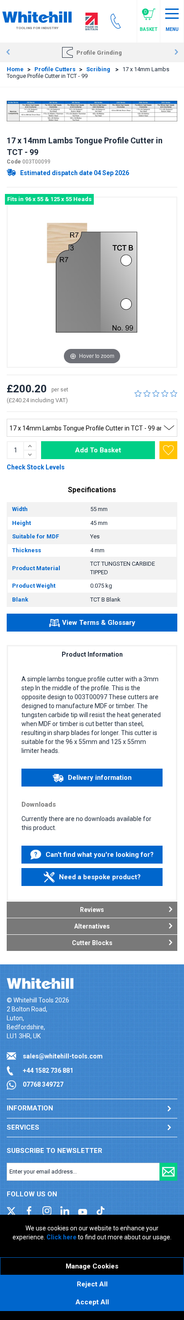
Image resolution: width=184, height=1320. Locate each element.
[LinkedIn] (64, 1210)
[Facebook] (29, 1210)
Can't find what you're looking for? (100, 855)
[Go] (168, 1172)
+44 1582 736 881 (48, 1070)
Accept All (92, 1302)
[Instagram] (46, 1210)
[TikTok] (100, 1210)
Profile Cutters (54, 69)
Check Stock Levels (36, 467)
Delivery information (100, 778)
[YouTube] (82, 1210)
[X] (11, 1210)
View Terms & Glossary (98, 623)
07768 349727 (43, 1084)
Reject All (92, 1284)
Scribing (99, 69)
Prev (7, 52)
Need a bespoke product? (100, 877)
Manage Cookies (92, 1266)
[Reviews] (155, 393)
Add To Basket (98, 450)
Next (176, 52)
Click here (61, 1237)
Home (15, 69)
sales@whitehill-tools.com (63, 1056)
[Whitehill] (37, 16)
